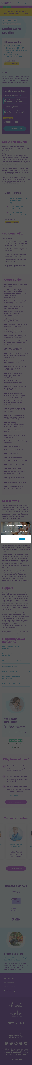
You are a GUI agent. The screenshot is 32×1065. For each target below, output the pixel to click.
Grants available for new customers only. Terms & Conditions (22, 542)
